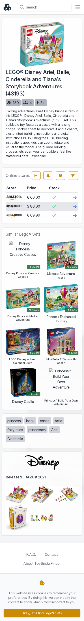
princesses (37, 430)
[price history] (36, 175)
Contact (51, 554)
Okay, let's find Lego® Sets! (42, 613)
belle (58, 421)
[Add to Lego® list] (60, 175)
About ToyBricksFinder (42, 563)
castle (45, 421)
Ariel (54, 430)
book (30, 421)
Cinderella (15, 438)
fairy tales (15, 430)
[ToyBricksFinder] (8, 7)
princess (14, 421)
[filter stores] (73, 175)
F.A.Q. (31, 554)
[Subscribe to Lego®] (48, 175)
